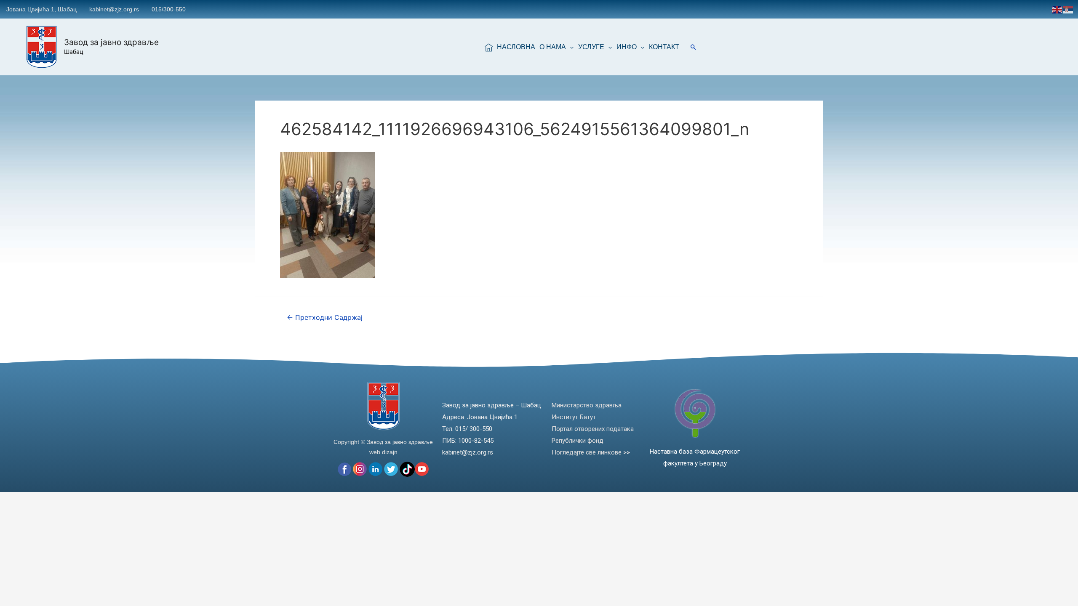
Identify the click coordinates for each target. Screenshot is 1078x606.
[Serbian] (1068, 9)
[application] (570, 47)
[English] (1057, 9)
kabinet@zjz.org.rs (114, 9)
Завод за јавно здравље (111, 42)
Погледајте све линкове (591, 452)
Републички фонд (577, 440)
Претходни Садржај (325, 318)
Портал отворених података (593, 429)
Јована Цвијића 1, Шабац (41, 9)
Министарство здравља (587, 405)
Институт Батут (574, 417)
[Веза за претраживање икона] (693, 46)
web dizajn (383, 452)
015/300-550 (169, 9)
